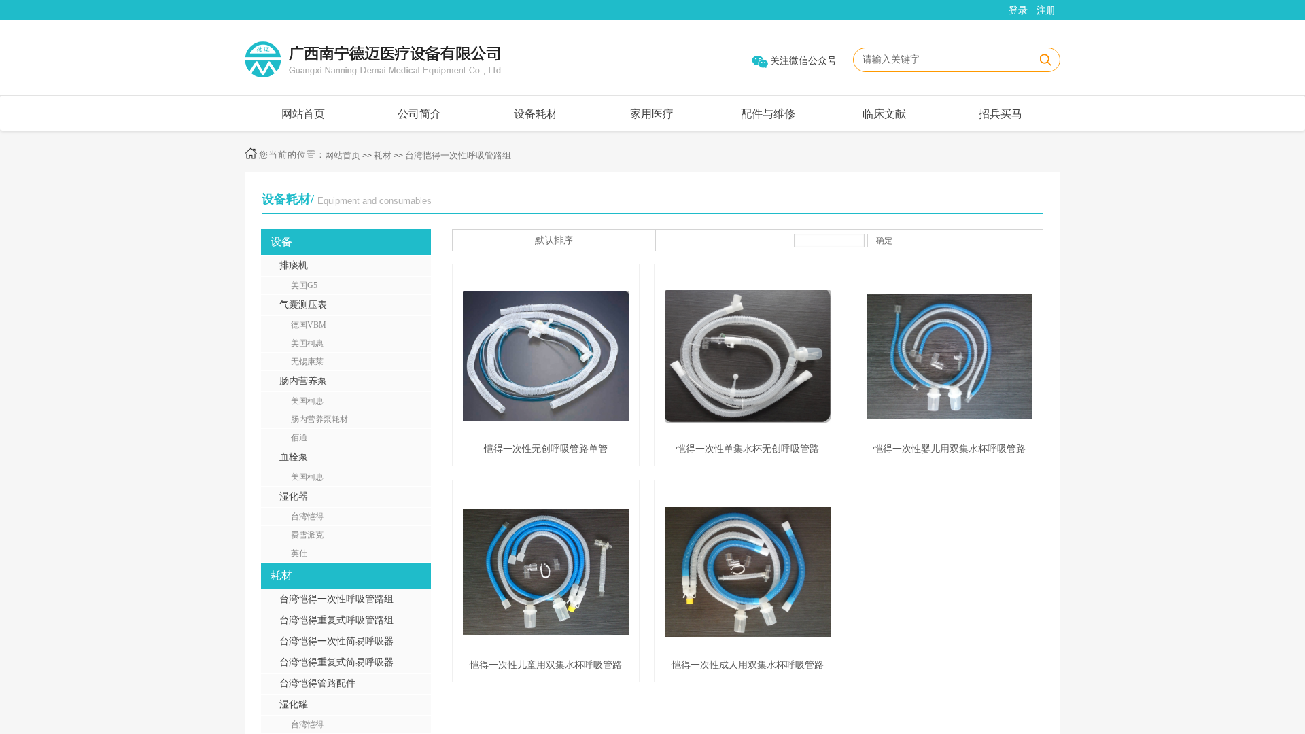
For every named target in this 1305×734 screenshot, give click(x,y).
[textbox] (942, 59)
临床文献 (884, 114)
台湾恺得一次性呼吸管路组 (458, 155)
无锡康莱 (307, 361)
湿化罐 (293, 704)
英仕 (299, 553)
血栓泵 (293, 457)
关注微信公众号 (803, 61)
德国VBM (308, 325)
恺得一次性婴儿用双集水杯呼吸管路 (949, 449)
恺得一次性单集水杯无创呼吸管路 (747, 449)
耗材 (383, 155)
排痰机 (293, 265)
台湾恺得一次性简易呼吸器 (336, 641)
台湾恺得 (307, 516)
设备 (281, 241)
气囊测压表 (303, 305)
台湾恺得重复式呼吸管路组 (336, 620)
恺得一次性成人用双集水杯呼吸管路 (748, 665)
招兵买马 (1000, 114)
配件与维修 (768, 114)
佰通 (299, 437)
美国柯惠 (307, 343)
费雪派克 (307, 535)
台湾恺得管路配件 (317, 683)
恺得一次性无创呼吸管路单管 (546, 449)
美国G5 (304, 285)
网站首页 (303, 114)
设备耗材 (535, 114)
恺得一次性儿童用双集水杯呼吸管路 (546, 665)
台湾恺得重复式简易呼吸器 (336, 662)
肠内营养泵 (303, 381)
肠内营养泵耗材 (319, 419)
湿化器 (293, 496)
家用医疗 (652, 114)
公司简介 (419, 114)
